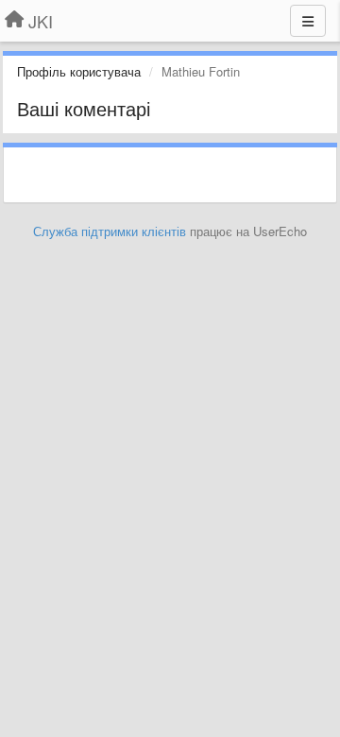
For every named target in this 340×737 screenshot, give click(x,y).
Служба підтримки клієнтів (109, 231)
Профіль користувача (79, 71)
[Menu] (308, 21)
